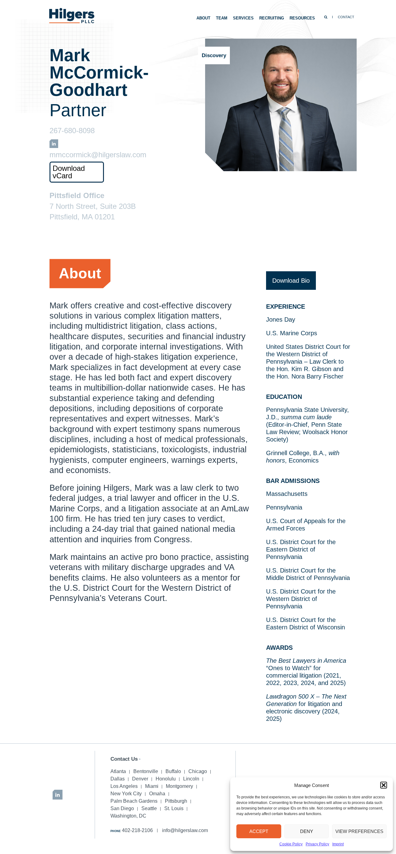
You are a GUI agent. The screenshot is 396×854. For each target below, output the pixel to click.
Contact (346, 17)
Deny (306, 831)
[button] (384, 785)
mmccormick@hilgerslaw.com (98, 155)
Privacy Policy (317, 844)
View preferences (359, 831)
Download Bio (291, 280)
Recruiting (271, 18)
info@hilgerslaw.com (185, 830)
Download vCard (69, 172)
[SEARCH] (325, 17)
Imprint (338, 844)
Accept (258, 831)
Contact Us (124, 759)
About (203, 18)
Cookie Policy (291, 844)
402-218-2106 (137, 830)
